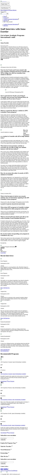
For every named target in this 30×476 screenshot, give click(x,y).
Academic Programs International (10, 19)
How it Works (4, 10)
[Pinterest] (5, 469)
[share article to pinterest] (2, 59)
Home (4, 16)
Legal (12, 470)
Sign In (2, 12)
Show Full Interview (5, 287)
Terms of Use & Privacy (6, 470)
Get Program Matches (11, 10)
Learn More (3, 252)
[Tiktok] (7, 469)
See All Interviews (5, 350)
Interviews (5, 20)
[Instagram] (3, 469)
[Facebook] (1, 469)
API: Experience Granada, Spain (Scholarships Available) (13, 373)
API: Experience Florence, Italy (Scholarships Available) (13, 399)
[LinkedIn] (6, 469)
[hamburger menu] (7, 13)
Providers (5, 17)
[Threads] (2, 469)
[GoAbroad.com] (3, 1)
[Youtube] (4, 469)
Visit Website (3, 381)
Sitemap (15, 470)
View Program (11, 381)
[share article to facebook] (1, 59)
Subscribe (3, 439)
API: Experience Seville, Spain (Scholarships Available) (13, 425)
